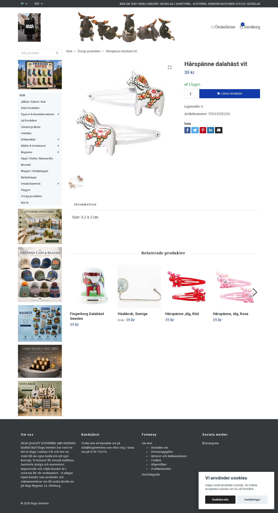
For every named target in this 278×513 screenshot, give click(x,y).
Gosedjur (26, 133)
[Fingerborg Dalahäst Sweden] (91, 287)
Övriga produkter (31, 196)
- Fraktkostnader (160, 468)
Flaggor (25, 190)
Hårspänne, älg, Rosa (230, 314)
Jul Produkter (29, 120)
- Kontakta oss (158, 447)
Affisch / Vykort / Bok (33, 101)
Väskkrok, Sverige (133, 314)
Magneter (26, 152)
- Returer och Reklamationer (168, 456)
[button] (254, 292)
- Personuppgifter (161, 451)
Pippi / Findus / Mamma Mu (37, 158)
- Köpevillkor (158, 464)
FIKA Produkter (30, 108)
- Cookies (155, 460)
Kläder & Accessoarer (33, 145)
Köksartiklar (28, 139)
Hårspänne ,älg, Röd (182, 314)
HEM (22, 95)
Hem (69, 51)
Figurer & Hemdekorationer (37, 114)
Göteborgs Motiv (30, 127)
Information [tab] (85, 204)
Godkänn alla (220, 499)
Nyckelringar (29, 177)
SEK (37, 3)
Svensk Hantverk (30, 183)
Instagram (212, 443)
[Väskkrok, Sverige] (139, 287)
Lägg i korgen (231, 93)
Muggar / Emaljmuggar (34, 171)
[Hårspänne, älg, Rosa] (234, 287)
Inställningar (252, 499)
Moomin (26, 164)
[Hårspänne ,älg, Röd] (187, 287)
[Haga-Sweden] (29, 27)
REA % (25, 202)
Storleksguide (151, 474)
